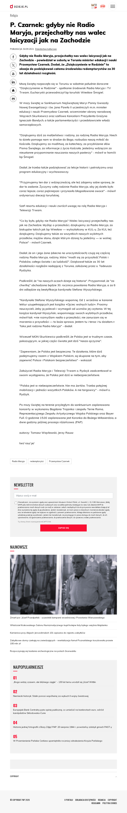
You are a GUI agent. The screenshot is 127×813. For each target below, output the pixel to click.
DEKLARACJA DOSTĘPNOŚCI (85, 799)
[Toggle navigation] (113, 6)
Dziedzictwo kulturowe (46, 49)
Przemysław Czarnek (59, 461)
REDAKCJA (101, 799)
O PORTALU (68, 799)
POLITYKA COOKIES (110, 803)
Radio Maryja (18, 461)
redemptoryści (37, 461)
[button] (116, 777)
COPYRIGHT (112, 799)
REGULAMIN (96, 803)
